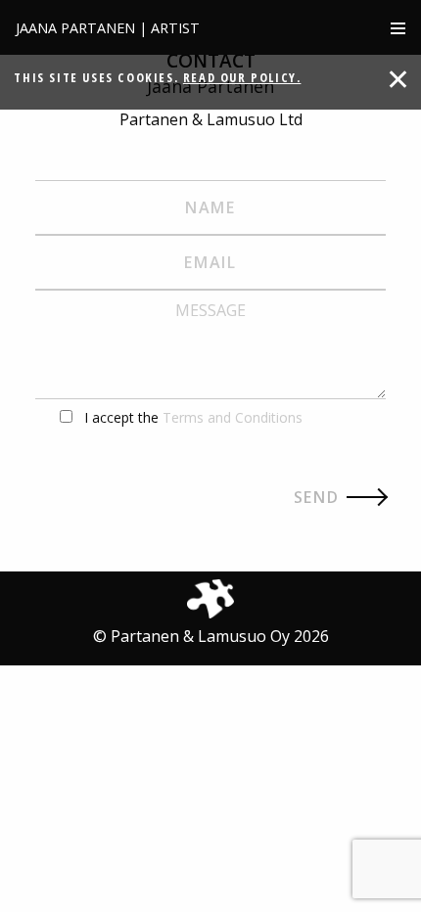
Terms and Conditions (233, 417)
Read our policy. (242, 77)
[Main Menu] (398, 27)
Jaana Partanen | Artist (108, 28)
